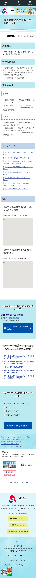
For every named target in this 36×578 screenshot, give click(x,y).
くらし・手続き (26, 437)
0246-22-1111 (13, 508)
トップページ (15, 437)
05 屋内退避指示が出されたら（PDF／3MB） (18, 173)
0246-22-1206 (14, 318)
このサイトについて (18, 541)
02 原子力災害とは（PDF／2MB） (17, 158)
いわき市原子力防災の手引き (13, 367)
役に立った (10, 407)
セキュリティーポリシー (18, 560)
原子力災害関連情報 (7, 441)
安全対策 (18, 441)
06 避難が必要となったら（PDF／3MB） (16, 179)
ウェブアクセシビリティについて (18, 555)
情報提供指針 (18, 546)
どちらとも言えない (13, 415)
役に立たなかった (12, 411)
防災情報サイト (17, 439)
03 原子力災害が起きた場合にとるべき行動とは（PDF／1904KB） (18, 162)
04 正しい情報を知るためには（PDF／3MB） (18, 168)
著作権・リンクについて (18, 551)
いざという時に (6, 439)
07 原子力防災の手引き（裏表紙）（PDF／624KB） (16, 184)
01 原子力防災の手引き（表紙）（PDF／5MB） (18, 153)
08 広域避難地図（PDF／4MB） (16, 189)
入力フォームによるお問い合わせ (17, 328)
